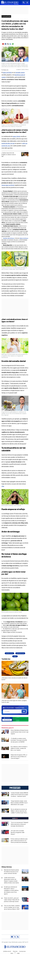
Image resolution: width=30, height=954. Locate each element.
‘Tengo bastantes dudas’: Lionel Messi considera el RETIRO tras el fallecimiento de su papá (19, 803)
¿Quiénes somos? (7, 951)
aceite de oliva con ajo (8, 143)
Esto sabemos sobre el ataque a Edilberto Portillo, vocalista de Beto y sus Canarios (19, 748)
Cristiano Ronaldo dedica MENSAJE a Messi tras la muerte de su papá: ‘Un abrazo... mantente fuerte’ (19, 794)
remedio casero (20, 72)
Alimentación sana (20, 653)
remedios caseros (9, 653)
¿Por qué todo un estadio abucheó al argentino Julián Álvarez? (17, 832)
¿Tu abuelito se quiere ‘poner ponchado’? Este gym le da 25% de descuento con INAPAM (19, 740)
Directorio (15, 951)
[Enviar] (24, 711)
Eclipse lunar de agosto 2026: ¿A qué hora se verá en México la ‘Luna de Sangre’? (19, 756)
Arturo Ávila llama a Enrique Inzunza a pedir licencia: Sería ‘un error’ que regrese (19, 732)
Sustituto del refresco (8, 238)
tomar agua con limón (8, 185)
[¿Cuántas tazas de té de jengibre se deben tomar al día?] (24, 154)
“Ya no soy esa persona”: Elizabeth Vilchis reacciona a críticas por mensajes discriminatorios (19, 824)
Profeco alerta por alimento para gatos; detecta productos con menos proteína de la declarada (19, 840)
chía (3, 486)
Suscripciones (22, 951)
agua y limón (16, 136)
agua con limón (7, 72)
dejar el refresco (24, 238)
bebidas (15, 656)
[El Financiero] (9, 2)
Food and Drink (6, 16)
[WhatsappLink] (15, 719)
